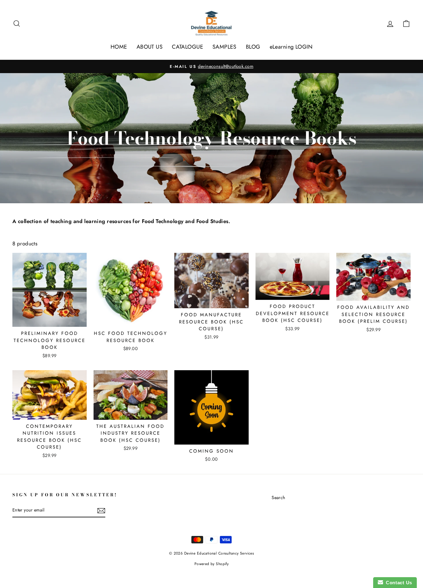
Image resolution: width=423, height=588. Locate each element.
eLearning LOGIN (291, 47)
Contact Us (397, 582)
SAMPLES (224, 47)
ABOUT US (150, 47)
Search (279, 497)
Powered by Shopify (211, 564)
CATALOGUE (187, 47)
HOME (119, 47)
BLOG (253, 47)
